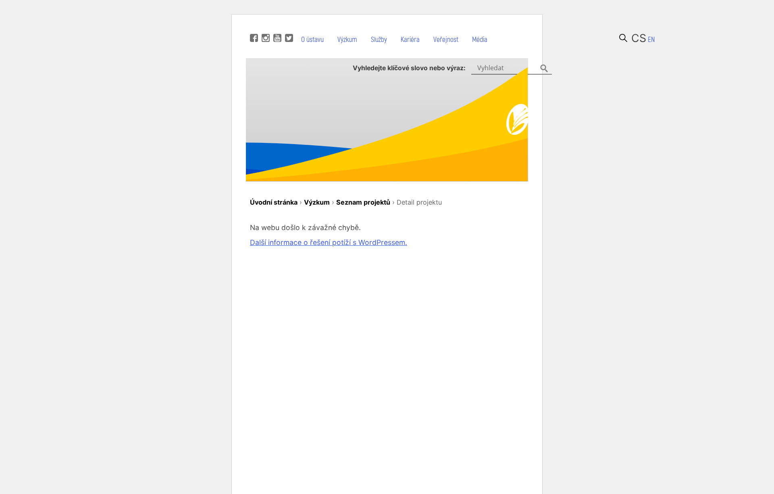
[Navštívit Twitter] (288, 26)
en (651, 40)
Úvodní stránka (274, 202)
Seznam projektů (363, 202)
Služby (379, 40)
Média (479, 40)
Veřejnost (445, 40)
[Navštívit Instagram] (265, 26)
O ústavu (312, 40)
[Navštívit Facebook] (253, 26)
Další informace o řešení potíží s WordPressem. (328, 242)
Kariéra (410, 40)
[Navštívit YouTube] (276, 26)
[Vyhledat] (623, 38)
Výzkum (347, 40)
